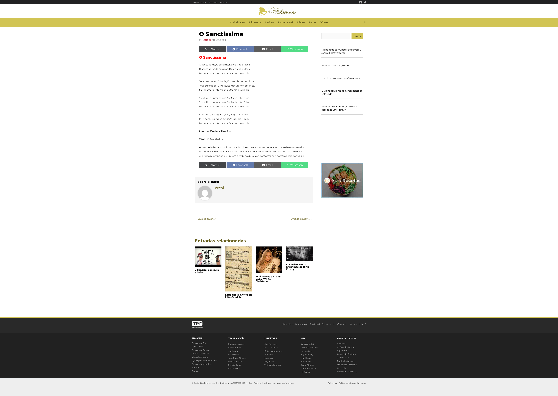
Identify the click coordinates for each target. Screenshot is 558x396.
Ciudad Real (343, 357)
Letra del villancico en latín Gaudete (238, 295)
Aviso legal (332, 383)
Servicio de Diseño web (322, 324)
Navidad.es (306, 351)
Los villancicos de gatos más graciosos (340, 78)
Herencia (341, 368)
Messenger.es (234, 347)
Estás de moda (271, 347)
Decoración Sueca (200, 350)
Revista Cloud (234, 365)
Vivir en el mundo (272, 365)
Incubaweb (233, 354)
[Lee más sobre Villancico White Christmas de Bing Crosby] (299, 253)
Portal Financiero (309, 368)
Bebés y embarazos (273, 351)
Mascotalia (306, 361)
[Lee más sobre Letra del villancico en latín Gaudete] (238, 268)
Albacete (341, 343)
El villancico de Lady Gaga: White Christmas (268, 279)
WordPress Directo (237, 358)
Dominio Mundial (309, 347)
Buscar (357, 36)
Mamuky (268, 358)
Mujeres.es (269, 361)
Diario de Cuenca (345, 361)
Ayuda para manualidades (204, 360)
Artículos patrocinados (294, 324)
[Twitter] (365, 2)
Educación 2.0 (307, 344)
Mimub (195, 367)
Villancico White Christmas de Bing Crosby (297, 267)
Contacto (223, 2)
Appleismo (233, 351)
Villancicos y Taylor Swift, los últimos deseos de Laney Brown (339, 108)
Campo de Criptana (346, 354)
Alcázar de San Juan (346, 347)
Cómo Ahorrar (307, 365)
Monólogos (306, 358)
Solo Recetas (270, 344)
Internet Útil (234, 368)
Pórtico (195, 371)
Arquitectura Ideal (200, 353)
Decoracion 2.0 (199, 343)
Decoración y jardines (202, 364)
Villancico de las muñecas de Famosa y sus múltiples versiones (341, 51)
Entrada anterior (205, 218)
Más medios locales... (347, 371)
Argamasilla (343, 350)
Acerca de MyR (358, 324)
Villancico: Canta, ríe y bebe (207, 271)
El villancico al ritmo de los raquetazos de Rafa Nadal (341, 92)
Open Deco (197, 346)
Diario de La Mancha (347, 364)
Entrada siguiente (301, 218)
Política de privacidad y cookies (352, 383)
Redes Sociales (235, 361)
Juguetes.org (307, 354)
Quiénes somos (199, 2)
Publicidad (213, 2)
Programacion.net (236, 344)
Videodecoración (200, 357)
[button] (259, 22)
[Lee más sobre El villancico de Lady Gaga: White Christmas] (269, 259)
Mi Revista (305, 372)
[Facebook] (360, 2)
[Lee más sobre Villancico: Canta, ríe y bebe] (208, 256)
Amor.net (268, 354)
